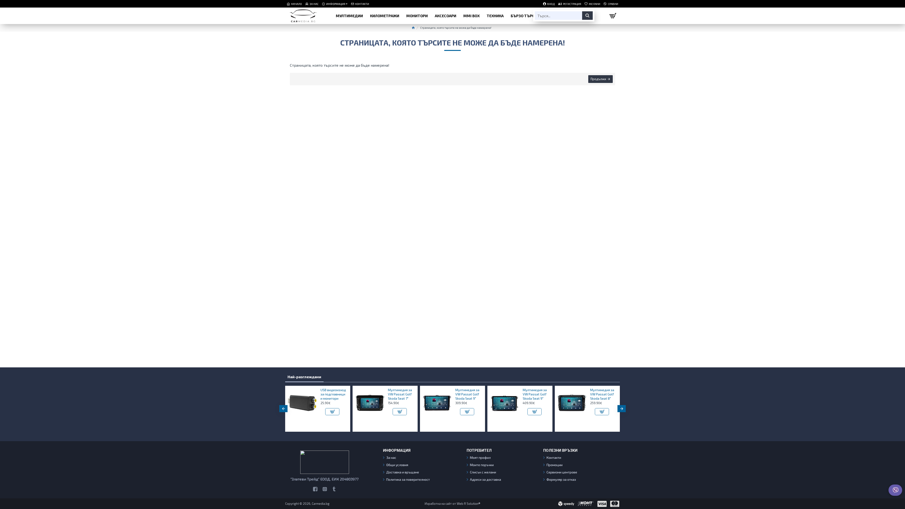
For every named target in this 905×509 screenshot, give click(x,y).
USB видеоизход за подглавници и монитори (333, 394)
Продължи (598, 79)
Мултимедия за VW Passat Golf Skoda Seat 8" (602, 394)
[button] (283, 408)
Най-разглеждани (304, 376)
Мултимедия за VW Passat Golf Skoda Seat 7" (400, 394)
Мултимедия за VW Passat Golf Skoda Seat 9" (467, 394)
